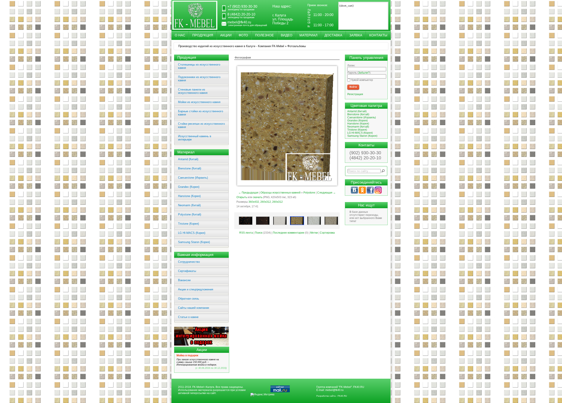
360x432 (254, 201)
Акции (226, 35)
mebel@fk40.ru (334, 390)
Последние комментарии (288, 232)
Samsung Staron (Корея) (194, 242)
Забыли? (363, 72)
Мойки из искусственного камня (199, 102)
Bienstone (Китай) (189, 168)
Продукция (202, 35)
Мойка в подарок (187, 355)
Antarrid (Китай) (188, 159)
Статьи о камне (188, 317)
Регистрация (355, 94)
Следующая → (326, 192)
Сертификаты (187, 271)
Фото (243, 35)
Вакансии (184, 280)
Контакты (378, 35)
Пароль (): (359, 72)
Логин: (351, 65)
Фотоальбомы (296, 46)
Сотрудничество (189, 261)
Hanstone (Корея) (189, 196)
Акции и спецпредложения (195, 289)
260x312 (265, 201)
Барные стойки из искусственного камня (200, 113)
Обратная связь (188, 298)
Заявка (355, 35)
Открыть (241, 197)
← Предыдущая (248, 192)
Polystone (309, 192)
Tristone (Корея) (188, 223)
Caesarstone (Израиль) (193, 177)
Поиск (258, 232)
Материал (308, 35)
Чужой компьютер (361, 80)
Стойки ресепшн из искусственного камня (201, 125)
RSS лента (246, 232)
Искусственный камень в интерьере (194, 138)
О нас (180, 35)
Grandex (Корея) (188, 186)
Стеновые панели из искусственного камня (192, 91)
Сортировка (327, 232)
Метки (314, 232)
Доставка (333, 35)
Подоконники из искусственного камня (199, 78)
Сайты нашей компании (193, 307)
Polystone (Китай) (189, 214)
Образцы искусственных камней (280, 192)
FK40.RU (358, 387)
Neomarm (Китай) (189, 205)
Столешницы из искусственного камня (199, 66)
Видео (286, 35)
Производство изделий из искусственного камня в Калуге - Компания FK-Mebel (231, 46)
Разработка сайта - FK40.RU (331, 396)
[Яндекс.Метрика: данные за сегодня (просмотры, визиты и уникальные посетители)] (262, 394)
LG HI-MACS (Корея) (191, 232)
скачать (257, 197)
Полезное (264, 35)
